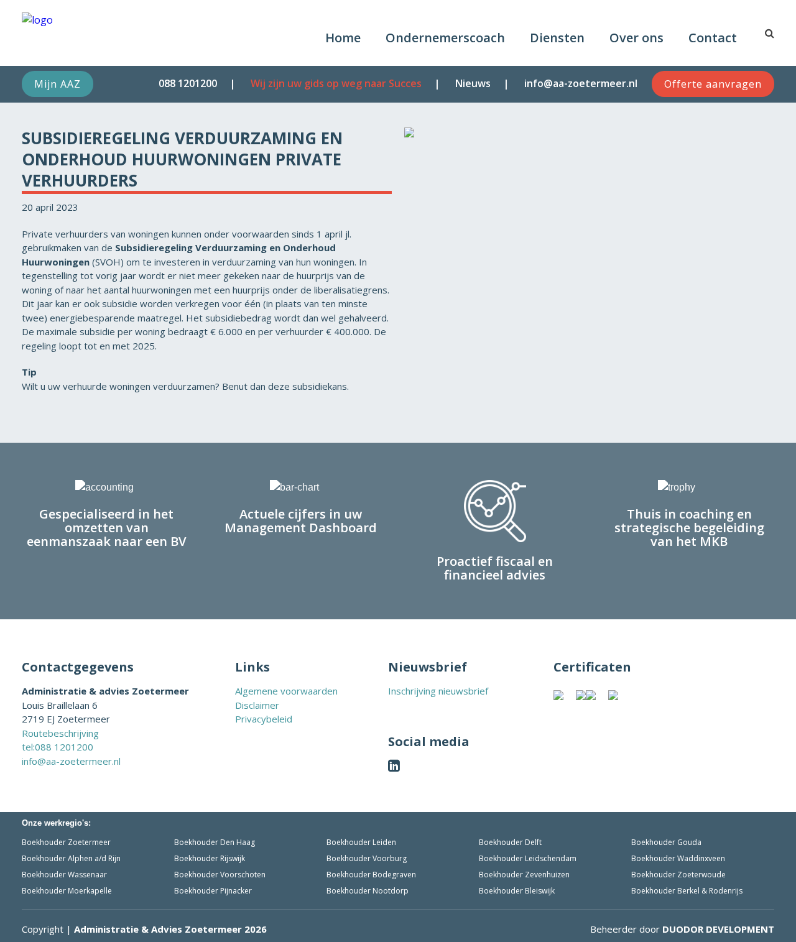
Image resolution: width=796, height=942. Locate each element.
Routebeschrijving (60, 733)
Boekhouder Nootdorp (367, 890)
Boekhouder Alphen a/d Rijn (71, 858)
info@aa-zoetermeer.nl (580, 83)
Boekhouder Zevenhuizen (524, 874)
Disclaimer (257, 705)
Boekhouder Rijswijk (209, 858)
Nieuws (473, 83)
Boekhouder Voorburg (366, 858)
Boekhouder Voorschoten (220, 874)
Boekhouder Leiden (361, 842)
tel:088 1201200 (57, 747)
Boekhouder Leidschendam (527, 858)
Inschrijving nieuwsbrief (438, 691)
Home (343, 37)
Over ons (636, 37)
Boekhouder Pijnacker (213, 890)
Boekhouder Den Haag (214, 842)
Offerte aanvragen (713, 84)
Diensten (557, 37)
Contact (712, 37)
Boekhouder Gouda (666, 842)
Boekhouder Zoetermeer (66, 842)
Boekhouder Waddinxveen (678, 858)
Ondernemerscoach (445, 37)
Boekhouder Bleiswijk (517, 890)
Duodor (718, 929)
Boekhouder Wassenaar (64, 874)
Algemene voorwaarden (286, 691)
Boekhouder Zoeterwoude (678, 874)
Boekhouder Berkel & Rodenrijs (687, 890)
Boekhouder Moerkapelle (67, 890)
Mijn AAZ (57, 84)
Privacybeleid (263, 719)
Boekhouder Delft (510, 842)
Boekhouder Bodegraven (371, 874)
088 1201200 (188, 83)
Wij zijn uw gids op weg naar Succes (336, 83)
